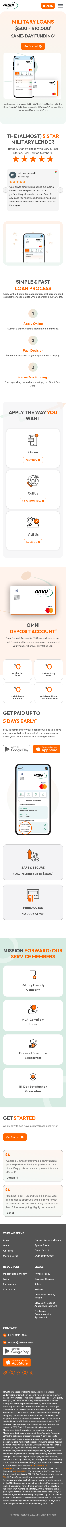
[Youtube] (18, 1372)
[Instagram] (12, 1372)
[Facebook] (5, 1372)
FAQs (6, 1279)
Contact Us (9, 1289)
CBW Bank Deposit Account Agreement (46, 1304)
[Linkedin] (25, 1372)
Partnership (9, 1284)
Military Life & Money (15, 1273)
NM (4, 1477)
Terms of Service (44, 1279)
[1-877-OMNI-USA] (4, 1335)
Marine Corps (10, 1255)
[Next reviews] (60, 190)
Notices (39, 1289)
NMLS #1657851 (20, 1471)
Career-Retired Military (48, 1240)
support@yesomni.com (20, 1342)
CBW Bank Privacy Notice (45, 1296)
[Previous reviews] (5, 190)
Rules (38, 1284)
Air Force (8, 1250)
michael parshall (26, 173)
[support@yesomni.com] (4, 1342)
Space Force (42, 1245)
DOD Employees (44, 1255)
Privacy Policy (42, 1273)
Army (6, 1240)
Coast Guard (42, 1250)
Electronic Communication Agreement (43, 1314)
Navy (6, 1245)
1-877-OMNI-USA (17, 1335)
